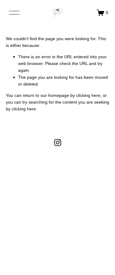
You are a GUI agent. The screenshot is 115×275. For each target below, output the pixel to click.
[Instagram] (57, 142)
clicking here (88, 95)
